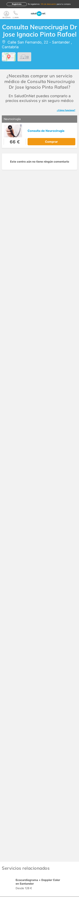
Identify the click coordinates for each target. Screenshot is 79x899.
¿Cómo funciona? (66, 110)
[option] (39, 885)
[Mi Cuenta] (6, 13)
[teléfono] (15, 13)
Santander (61, 42)
